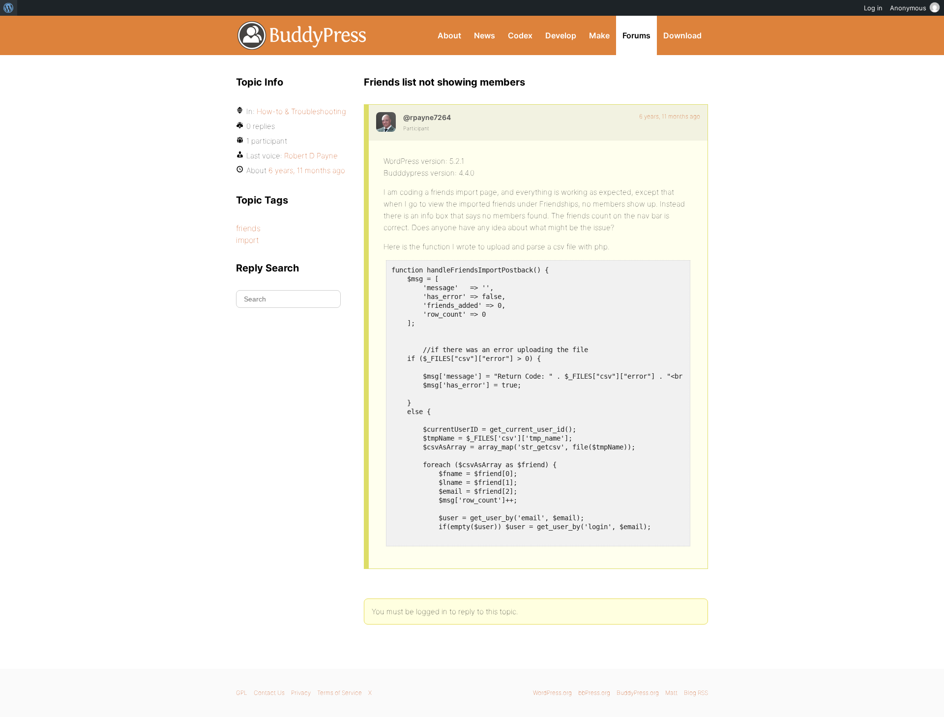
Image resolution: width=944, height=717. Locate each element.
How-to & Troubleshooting (301, 111)
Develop (560, 35)
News (484, 35)
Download (682, 35)
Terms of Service (339, 692)
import (247, 240)
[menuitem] (8, 8)
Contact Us (269, 692)
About (449, 35)
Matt (671, 692)
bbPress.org (594, 692)
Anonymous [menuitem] (908, 8)
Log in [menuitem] (873, 8)
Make (599, 35)
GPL (241, 692)
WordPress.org (552, 692)
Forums (636, 35)
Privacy (301, 692)
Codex (520, 35)
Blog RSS (696, 692)
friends (248, 228)
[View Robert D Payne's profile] (386, 122)
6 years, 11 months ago (669, 116)
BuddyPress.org (302, 35)
